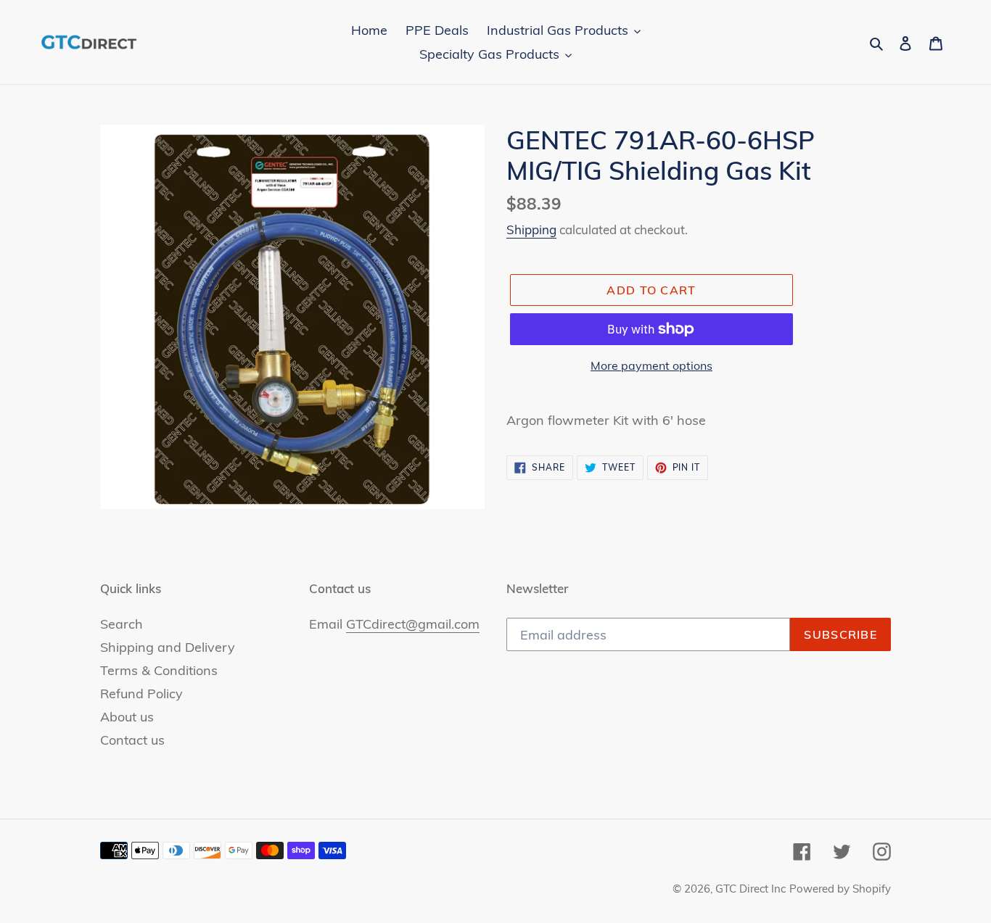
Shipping (531, 229)
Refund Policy (141, 693)
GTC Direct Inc (750, 888)
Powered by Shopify (840, 888)
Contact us (132, 740)
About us (127, 716)
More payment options (651, 365)
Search (121, 624)
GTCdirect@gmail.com (413, 624)
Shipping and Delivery (167, 647)
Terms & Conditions (159, 670)
